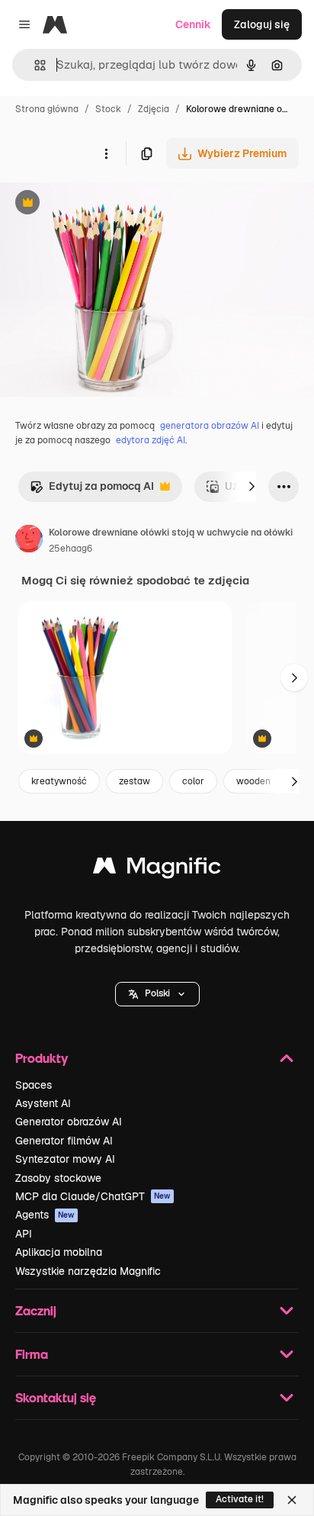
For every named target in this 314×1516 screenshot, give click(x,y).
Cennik (193, 24)
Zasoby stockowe (58, 1178)
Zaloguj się (262, 24)
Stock (108, 109)
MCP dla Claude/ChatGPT (93, 1196)
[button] (157, 994)
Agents (45, 1214)
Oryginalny (105, 204)
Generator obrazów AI (68, 1121)
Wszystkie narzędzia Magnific (88, 1271)
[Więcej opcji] (106, 153)
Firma (31, 1354)
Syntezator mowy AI (65, 1159)
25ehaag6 (70, 548)
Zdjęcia (153, 109)
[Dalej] (251, 487)
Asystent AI (43, 1103)
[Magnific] (157, 869)
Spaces (33, 1085)
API (23, 1234)
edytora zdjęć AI (150, 440)
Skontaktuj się (55, 1397)
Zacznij (35, 1310)
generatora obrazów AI (209, 426)
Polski (157, 993)
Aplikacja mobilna (58, 1252)
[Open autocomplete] (34, 65)
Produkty (41, 1058)
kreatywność (59, 781)
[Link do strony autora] (29, 541)
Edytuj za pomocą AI (92, 490)
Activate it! (240, 1499)
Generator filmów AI (64, 1140)
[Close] (292, 1500)
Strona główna (46, 109)
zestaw (134, 781)
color (193, 781)
